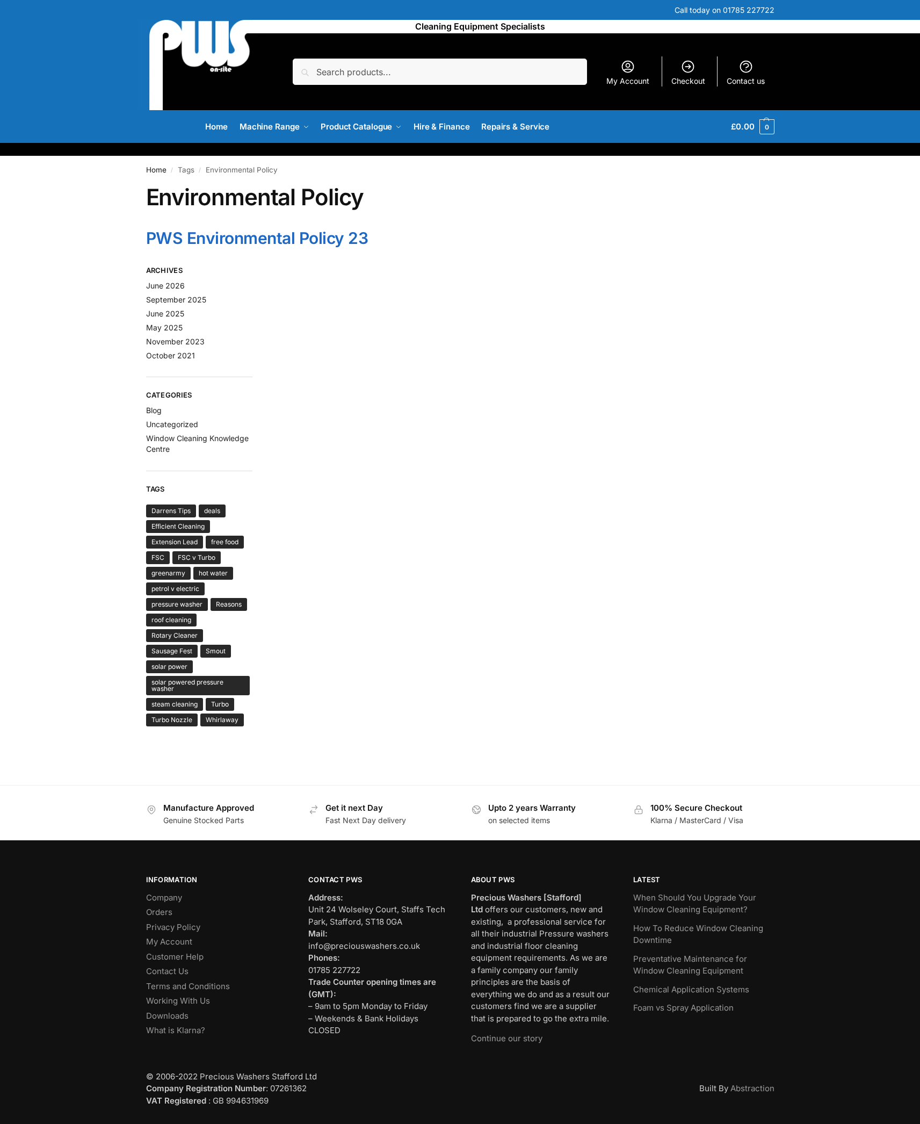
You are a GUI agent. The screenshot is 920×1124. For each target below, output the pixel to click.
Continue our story (506, 1038)
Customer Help (175, 957)
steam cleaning (174, 704)
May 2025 (164, 327)
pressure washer (176, 604)
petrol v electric (175, 589)
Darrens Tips (171, 511)
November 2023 (175, 341)
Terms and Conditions (188, 986)
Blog (154, 410)
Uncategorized (172, 424)
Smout (216, 651)
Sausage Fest (171, 651)
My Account (627, 80)
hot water (213, 573)
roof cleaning (171, 620)
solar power (169, 666)
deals (212, 511)
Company (164, 897)
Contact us (746, 80)
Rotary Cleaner (174, 635)
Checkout (688, 80)
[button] (752, 127)
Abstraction (752, 1088)
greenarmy (168, 573)
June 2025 (165, 313)
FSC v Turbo (196, 557)
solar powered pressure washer (187, 685)
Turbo (220, 704)
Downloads (167, 1016)
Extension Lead (174, 542)
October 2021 (170, 355)
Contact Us (167, 971)
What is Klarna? (175, 1030)
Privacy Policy (173, 927)
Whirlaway (222, 720)
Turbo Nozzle (171, 720)
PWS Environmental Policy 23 (257, 238)
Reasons (229, 604)
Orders (159, 912)
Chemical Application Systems (691, 989)
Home (156, 169)
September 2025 (176, 299)
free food (224, 542)
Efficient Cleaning (178, 526)
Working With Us (178, 1001)
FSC (157, 557)
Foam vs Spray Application (683, 1008)
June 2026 (165, 285)
